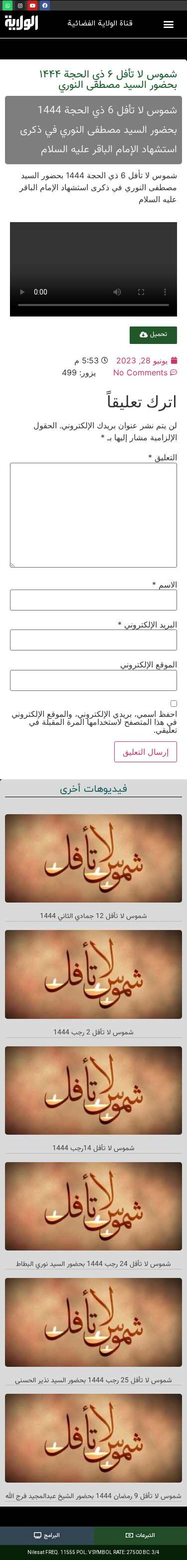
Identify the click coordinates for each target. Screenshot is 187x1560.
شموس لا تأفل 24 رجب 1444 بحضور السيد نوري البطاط (93, 1264)
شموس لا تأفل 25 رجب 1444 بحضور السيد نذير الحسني (93, 1380)
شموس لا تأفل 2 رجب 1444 (93, 1032)
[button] (168, 23)
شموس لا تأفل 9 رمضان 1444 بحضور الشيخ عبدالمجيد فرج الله (93, 1496)
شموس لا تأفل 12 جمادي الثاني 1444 (93, 916)
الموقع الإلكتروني (148, 664)
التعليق (162, 457)
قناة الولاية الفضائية (100, 23)
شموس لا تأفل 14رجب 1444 (93, 1148)
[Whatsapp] (7, 5)
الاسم (164, 585)
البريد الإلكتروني (147, 624)
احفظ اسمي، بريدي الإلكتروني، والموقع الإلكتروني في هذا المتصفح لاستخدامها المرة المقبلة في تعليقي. (94, 722)
